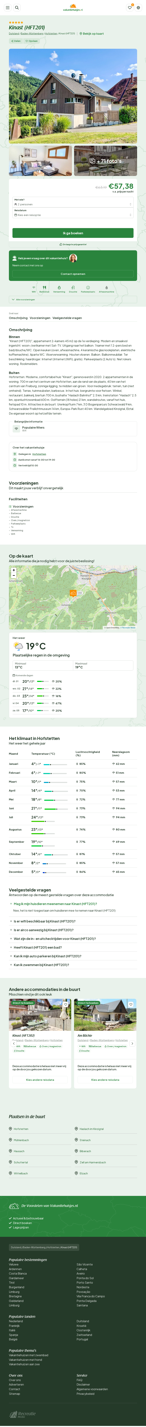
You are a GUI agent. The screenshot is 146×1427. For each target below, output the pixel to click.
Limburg (14, 1292)
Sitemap (14, 1394)
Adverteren (16, 1384)
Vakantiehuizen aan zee (24, 1364)
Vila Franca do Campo (91, 1296)
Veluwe (14, 1264)
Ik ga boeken (73, 233)
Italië (12, 1330)
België (13, 1339)
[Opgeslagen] (130, 7)
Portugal (82, 1339)
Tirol (11, 1282)
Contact (14, 1389)
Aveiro (81, 1273)
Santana (82, 1305)
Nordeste (83, 1287)
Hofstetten (51, 33)
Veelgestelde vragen (67, 318)
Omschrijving (18, 318)
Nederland (16, 1321)
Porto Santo (85, 1282)
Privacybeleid (85, 1394)
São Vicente (85, 1264)
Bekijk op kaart (93, 33)
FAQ (79, 1380)
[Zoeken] (17, 7)
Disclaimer (83, 1384)
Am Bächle (85, 1036)
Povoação (83, 1292)
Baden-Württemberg (32, 33)
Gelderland (16, 1301)
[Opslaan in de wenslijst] (65, 1004)
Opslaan (33, 41)
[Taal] (138, 7)
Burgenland (16, 1287)
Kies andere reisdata (40, 1079)
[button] (73, 593)
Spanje (13, 1335)
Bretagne (15, 1296)
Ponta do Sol (85, 1278)
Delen (17, 41)
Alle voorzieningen (25, 299)
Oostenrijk (83, 1330)
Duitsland (14, 33)
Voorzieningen (40, 318)
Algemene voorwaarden (92, 1389)
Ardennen (15, 1269)
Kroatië (81, 1326)
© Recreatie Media (127, 627)
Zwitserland (84, 1335)
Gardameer (16, 1278)
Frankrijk (14, 1326)
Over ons (15, 1380)
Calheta (82, 1269)
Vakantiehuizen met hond (25, 1360)
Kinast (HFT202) (23, 1036)
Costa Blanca (18, 1273)
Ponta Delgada (87, 1301)
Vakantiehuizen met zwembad (28, 1355)
